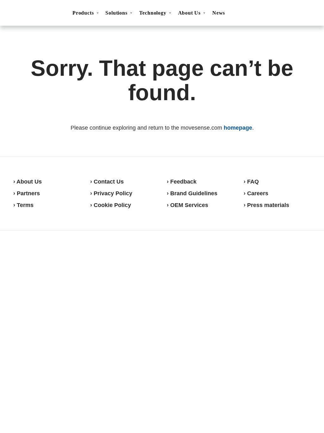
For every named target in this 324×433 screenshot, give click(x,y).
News (218, 13)
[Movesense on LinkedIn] (303, 254)
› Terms (23, 205)
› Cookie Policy (110, 205)
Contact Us (264, 14)
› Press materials (266, 205)
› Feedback (181, 181)
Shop (296, 13)
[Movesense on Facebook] (272, 254)
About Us (189, 13)
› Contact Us (107, 181)
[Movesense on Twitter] (287, 254)
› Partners (26, 193)
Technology (152, 13)
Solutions (116, 13)
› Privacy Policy (111, 193)
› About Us (27, 181)
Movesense (45, 253)
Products (83, 13)
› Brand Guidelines (192, 193)
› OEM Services (187, 205)
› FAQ (251, 181)
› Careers (256, 193)
